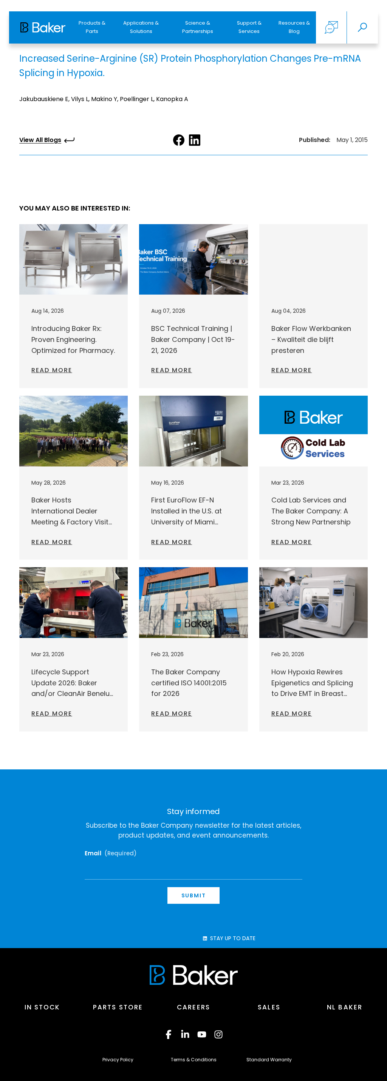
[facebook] (168, 1034)
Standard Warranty (269, 1059)
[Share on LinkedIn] (194, 140)
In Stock (42, 1007)
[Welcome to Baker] (42, 27)
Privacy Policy (117, 1059)
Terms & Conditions (194, 1059)
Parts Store (118, 1007)
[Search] (362, 27)
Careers (193, 1007)
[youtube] (201, 1034)
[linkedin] (185, 1034)
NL (344, 1007)
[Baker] (194, 975)
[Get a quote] (331, 27)
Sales (269, 1007)
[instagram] (218, 1034)
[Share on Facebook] (178, 140)
